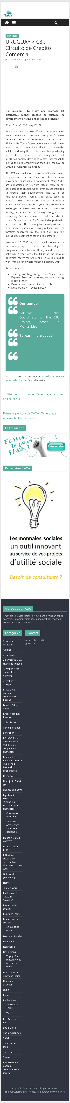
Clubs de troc (10, 722)
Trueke (6, 1057)
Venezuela (11, 380)
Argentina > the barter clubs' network (11, 672)
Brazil (21, 380)
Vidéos (9, 1013)
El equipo (8, 776)
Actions (7, 649)
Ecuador (46, 376)
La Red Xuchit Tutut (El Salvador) (10, 897)
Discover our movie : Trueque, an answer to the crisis (33, 396)
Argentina (58, 376)
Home (6, 882)
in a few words (11, 887)
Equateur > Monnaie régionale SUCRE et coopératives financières (12, 802)
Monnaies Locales (12, 936)
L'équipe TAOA (34, 59)
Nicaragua (8, 941)
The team (8, 1052)
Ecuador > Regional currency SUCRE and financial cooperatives (12, 763)
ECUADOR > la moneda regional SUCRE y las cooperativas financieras (12, 745)
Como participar (11, 727)
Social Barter (10, 1027)
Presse (6, 995)
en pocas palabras (12, 789)
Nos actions (9, 951)
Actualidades (9, 655)
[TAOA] (35, 13)
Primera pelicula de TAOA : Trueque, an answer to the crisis (30, 415)
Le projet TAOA (11, 913)
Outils (6, 989)
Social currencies (12, 1032)
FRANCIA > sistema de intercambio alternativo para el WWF (12, 862)
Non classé (12, 35)
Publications (9, 1000)
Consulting (8, 732)
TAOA (6, 1038)
